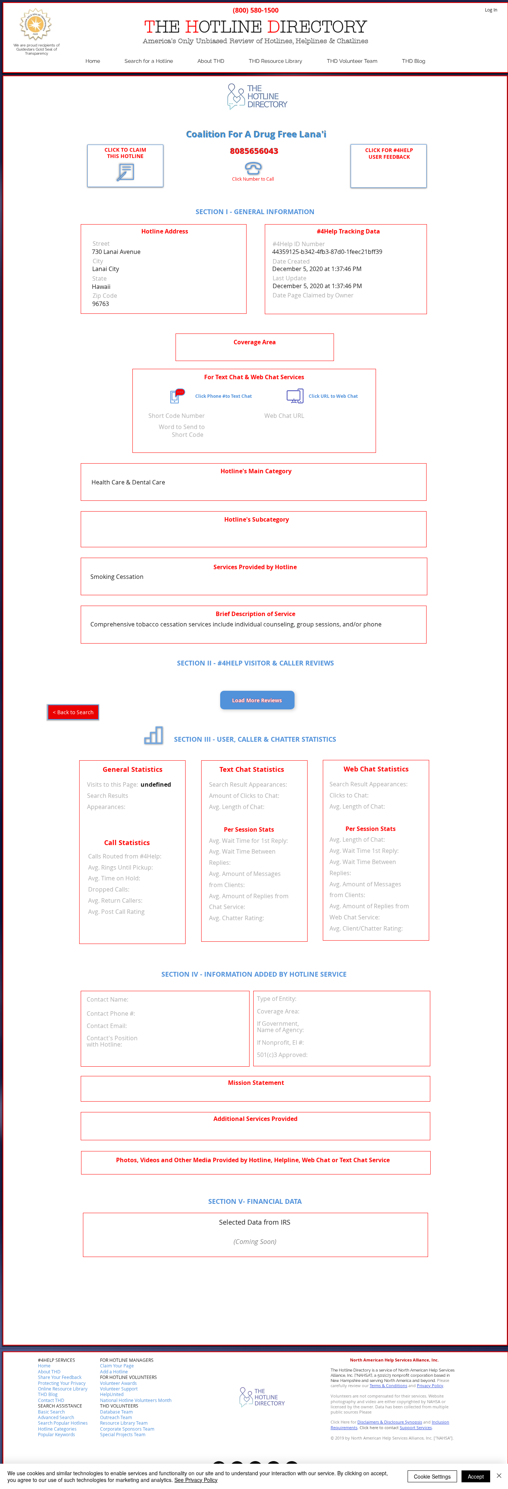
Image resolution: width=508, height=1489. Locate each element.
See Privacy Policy (196, 1479)
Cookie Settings (432, 1476)
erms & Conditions (389, 1385)
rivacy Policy (431, 1385)
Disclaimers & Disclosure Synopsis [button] (389, 1422)
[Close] (499, 1476)
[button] (51, 1400)
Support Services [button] (416, 1427)
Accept (476, 1476)
